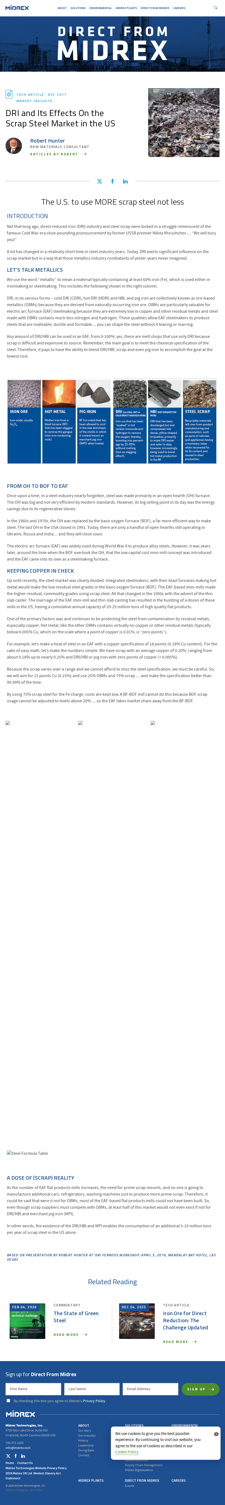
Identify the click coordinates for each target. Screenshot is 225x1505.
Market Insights (34, 101)
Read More (67, 1335)
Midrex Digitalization (139, 1470)
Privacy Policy (94, 1401)
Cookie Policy (127, 1452)
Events (129, 1486)
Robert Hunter (47, 141)
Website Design (15, 1490)
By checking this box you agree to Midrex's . (60, 1401)
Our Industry (87, 1436)
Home (9, 1463)
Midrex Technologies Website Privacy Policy (36, 1468)
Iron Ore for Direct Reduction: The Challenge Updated (185, 1321)
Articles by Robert (55, 154)
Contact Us (25, 1463)
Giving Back (86, 1450)
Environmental (100, 8)
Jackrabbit (36, 1490)
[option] (39, 926)
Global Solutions (136, 1460)
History (83, 1441)
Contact (83, 1455)
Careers (179, 8)
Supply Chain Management (143, 1465)
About (62, 8)
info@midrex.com (17, 1448)
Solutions (78, 8)
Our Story (84, 1431)
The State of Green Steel (76, 1317)
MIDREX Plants (126, 8)
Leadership (86, 1445)
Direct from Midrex (155, 8)
